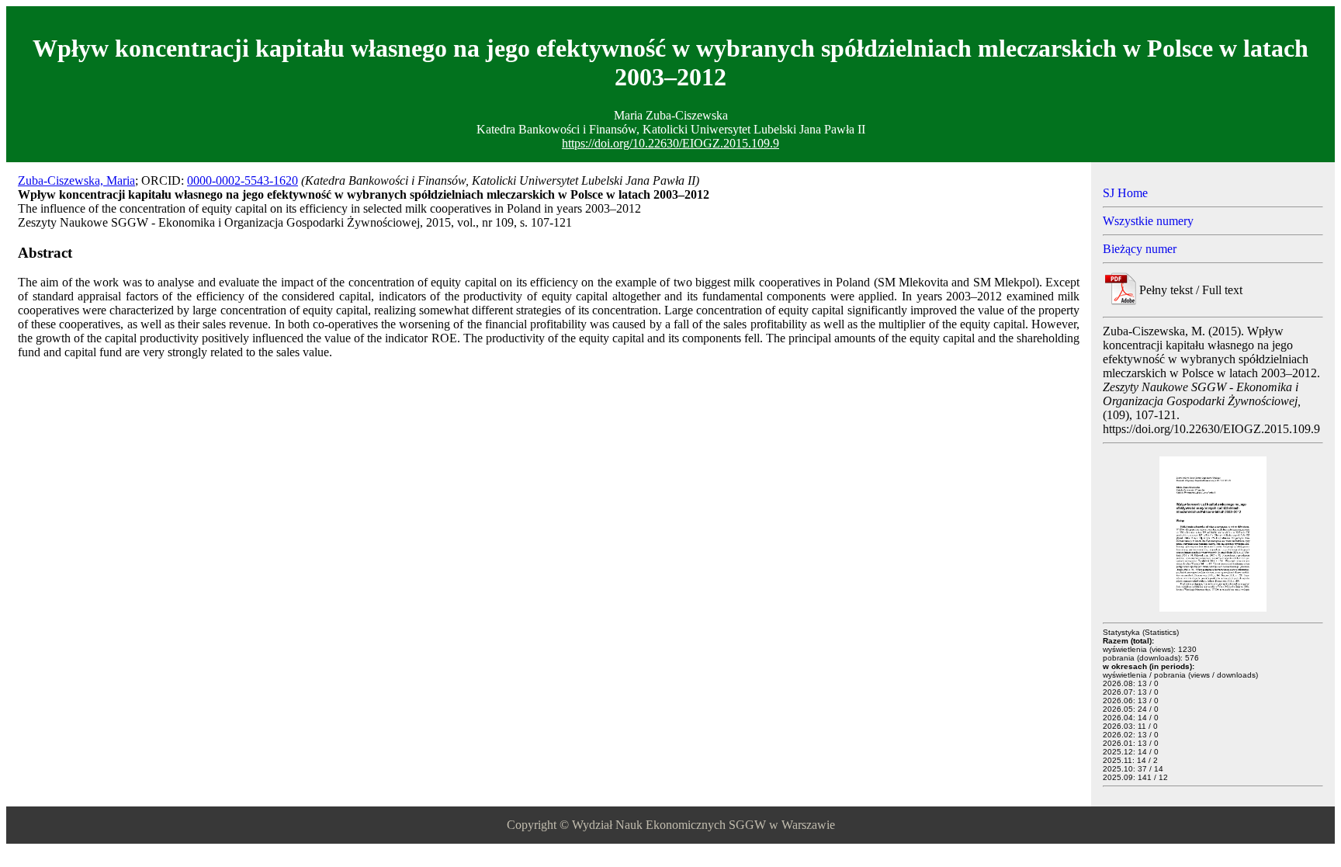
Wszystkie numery (1148, 220)
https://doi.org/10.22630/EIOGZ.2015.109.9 (670, 143)
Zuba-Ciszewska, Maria (76, 180)
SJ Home (1125, 192)
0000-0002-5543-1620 (242, 180)
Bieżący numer (1139, 248)
